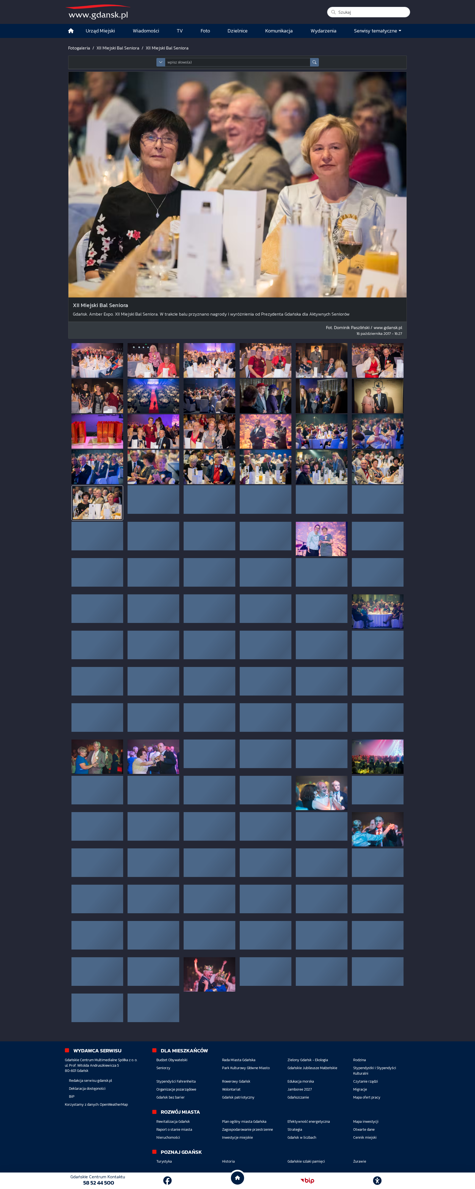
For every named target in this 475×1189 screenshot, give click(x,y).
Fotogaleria (79, 48)
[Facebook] (167, 1180)
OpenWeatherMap (114, 1104)
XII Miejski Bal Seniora (117, 48)
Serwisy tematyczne (375, 30)
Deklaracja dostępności (87, 1088)
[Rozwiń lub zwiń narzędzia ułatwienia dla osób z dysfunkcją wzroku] (377, 1181)
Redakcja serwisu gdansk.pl (90, 1080)
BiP (71, 1096)
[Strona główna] (71, 31)
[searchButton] (314, 62)
